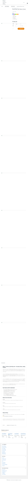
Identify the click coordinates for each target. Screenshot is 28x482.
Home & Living (4, 450)
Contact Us (3, 465)
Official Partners (4, 453)
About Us (3, 457)
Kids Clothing (3, 448)
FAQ (2, 461)
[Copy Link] (16, 14)
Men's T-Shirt (12, 6)
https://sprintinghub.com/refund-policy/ (8, 416)
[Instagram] (14, 14)
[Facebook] (13, 14)
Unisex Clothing (4, 449)
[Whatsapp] (15, 14)
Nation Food (3, 469)
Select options (6, 437)
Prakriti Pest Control (4, 470)
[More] (17, 14)
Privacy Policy (3, 462)
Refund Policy (3, 463)
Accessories (3, 451)
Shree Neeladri (4, 474)
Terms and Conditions (4, 464)
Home (2, 6)
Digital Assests (4, 452)
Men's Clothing (7, 6)
